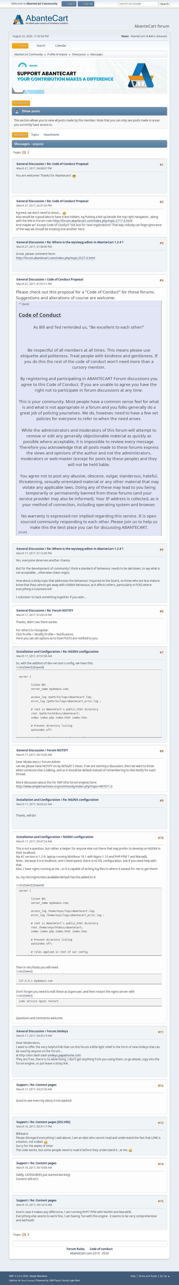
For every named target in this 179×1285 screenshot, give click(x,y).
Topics (35, 135)
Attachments (51, 135)
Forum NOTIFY (57, 750)
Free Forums (27, 1280)
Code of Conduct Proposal (65, 279)
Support (22, 1085)
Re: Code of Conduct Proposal (67, 164)
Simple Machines (38, 1276)
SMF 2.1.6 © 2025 (18, 1276)
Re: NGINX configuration (81, 652)
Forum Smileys (57, 1031)
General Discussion (30, 164)
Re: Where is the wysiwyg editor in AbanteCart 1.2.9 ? (85, 242)
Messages (20, 135)
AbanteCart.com (81, 1253)
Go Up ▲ (165, 1276)
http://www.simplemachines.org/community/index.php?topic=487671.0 (64, 786)
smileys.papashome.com (64, 1055)
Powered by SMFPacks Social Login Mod (58, 1280)
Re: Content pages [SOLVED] (50, 1122)
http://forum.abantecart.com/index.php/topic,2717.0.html (92, 221)
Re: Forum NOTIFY (60, 610)
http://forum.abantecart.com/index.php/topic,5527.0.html (55, 258)
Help (133, 1276)
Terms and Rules (148, 1276)
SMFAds (13, 1280)
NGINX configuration (78, 837)
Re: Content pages (43, 1085)
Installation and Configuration (38, 652)
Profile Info (21, 103)
